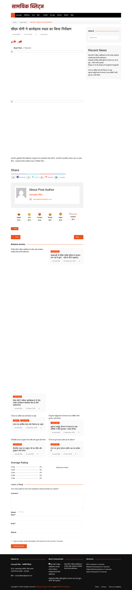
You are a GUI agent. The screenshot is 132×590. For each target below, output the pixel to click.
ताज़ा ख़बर (19, 15)
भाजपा (15, 228)
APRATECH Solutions (63, 586)
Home (97, 587)
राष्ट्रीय (45, 15)
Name (13, 515)
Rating (13, 512)
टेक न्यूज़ (52, 15)
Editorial (16, 420)
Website (13, 532)
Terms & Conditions (115, 587)
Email (13, 523)
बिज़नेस (66, 15)
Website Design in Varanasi (45, 586)
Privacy (103, 587)
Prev (16, 237)
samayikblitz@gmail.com (23, 575)
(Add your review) (62, 467)
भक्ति (72, 15)
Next (77, 237)
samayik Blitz (16, 34)
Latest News (44, 34)
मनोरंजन (59, 15)
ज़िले (38, 15)
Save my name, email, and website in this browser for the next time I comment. (38, 541)
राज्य (33, 15)
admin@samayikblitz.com (42, 199)
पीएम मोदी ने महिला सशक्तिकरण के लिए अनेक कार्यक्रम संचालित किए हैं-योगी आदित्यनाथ (26, 402)
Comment (14, 493)
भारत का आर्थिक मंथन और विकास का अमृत (28, 424)
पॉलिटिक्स (27, 15)
